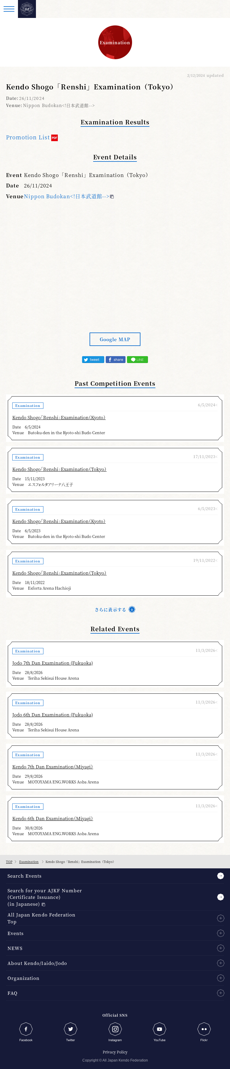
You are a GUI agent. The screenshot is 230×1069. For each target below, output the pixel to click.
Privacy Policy (115, 1051)
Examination (29, 861)
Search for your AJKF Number (44, 897)
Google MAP (115, 339)
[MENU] (9, 9)
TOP (9, 861)
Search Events (24, 876)
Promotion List (28, 137)
